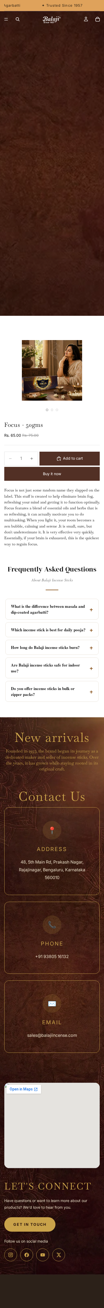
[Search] (17, 19)
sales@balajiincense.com (52, 1035)
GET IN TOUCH (29, 1224)
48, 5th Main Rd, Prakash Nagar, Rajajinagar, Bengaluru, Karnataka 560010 (52, 869)
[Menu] (6, 19)
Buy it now (52, 473)
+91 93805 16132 (52, 956)
